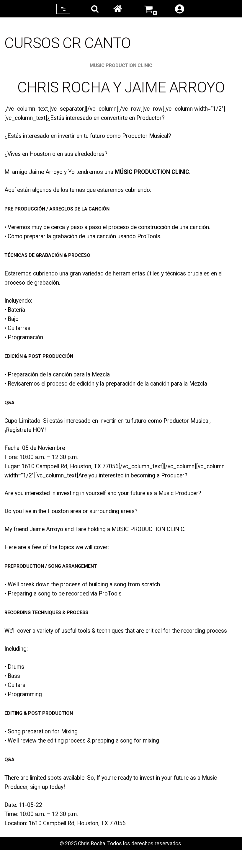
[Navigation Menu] (63, 9)
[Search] (95, 9)
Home (117, 8)
